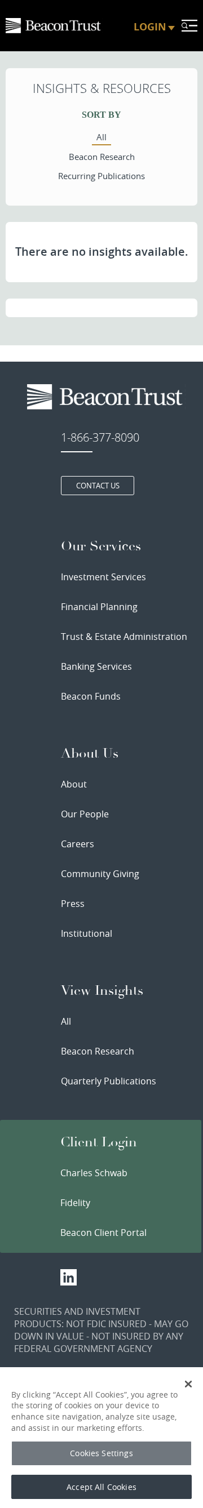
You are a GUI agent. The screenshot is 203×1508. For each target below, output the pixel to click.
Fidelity (75, 1202)
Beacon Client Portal (103, 1232)
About (74, 784)
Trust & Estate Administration (124, 636)
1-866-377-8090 (100, 437)
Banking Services (96, 666)
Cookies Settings (101, 1453)
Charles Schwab (93, 1173)
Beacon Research (97, 1051)
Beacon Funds (91, 696)
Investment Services (103, 577)
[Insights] (54, 25)
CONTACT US (98, 486)
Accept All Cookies (101, 1487)
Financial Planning (99, 606)
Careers (77, 844)
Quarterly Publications (108, 1081)
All (66, 1021)
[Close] (188, 1384)
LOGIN (150, 27)
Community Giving (100, 874)
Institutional (86, 933)
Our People (85, 814)
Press (73, 903)
